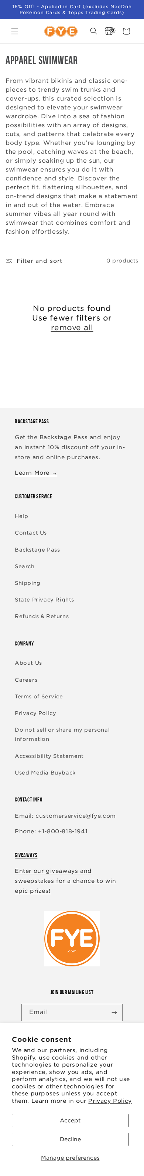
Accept (70, 1120)
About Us (28, 663)
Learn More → (36, 473)
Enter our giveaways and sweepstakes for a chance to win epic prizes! (65, 881)
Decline (70, 1139)
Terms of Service (39, 696)
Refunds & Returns (42, 616)
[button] (15, 31)
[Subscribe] (114, 1012)
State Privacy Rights (44, 600)
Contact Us (31, 533)
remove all (72, 327)
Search (25, 566)
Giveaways (26, 855)
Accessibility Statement (49, 756)
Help (21, 516)
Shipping (28, 583)
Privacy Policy (109, 1101)
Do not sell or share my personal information (62, 734)
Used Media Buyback (45, 773)
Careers (26, 680)
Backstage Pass (37, 550)
